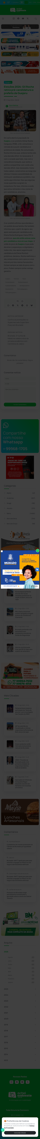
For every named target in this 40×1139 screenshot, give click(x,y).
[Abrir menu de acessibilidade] (2, 1130)
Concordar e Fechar (20, 1133)
